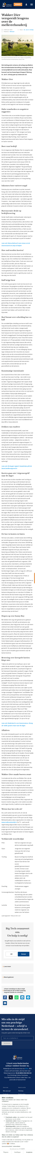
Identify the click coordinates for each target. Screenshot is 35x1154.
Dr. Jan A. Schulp (29, 30)
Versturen (7, 1043)
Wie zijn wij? (7, 1091)
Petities (20, 1091)
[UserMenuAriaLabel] (26, 4)
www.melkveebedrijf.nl (9, 822)
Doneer (18, 4)
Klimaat (12, 32)
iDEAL (26, 1069)
